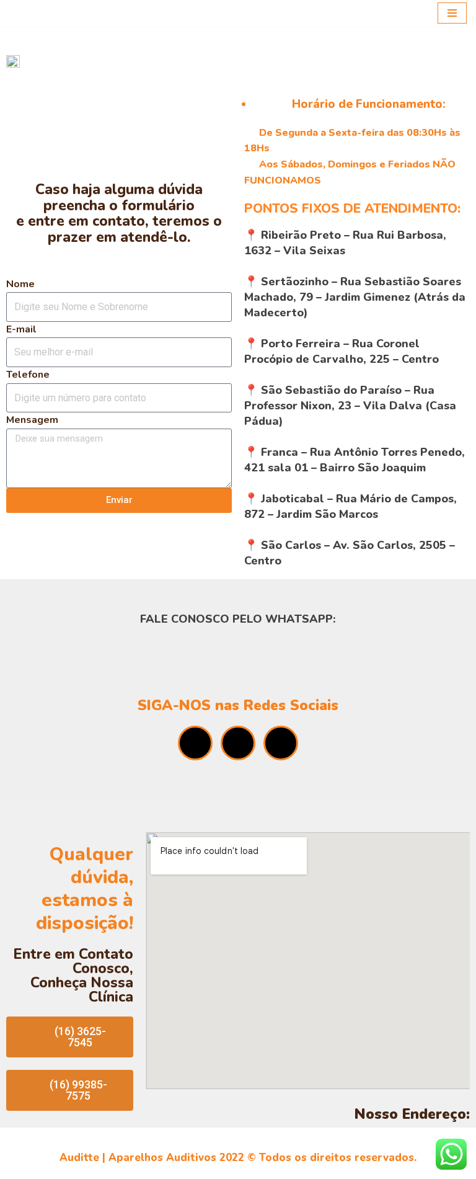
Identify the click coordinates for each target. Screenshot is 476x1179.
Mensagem (32, 420)
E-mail (21, 329)
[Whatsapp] (195, 743)
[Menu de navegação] (452, 13)
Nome (20, 284)
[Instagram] (280, 743)
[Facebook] (238, 743)
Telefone (28, 374)
